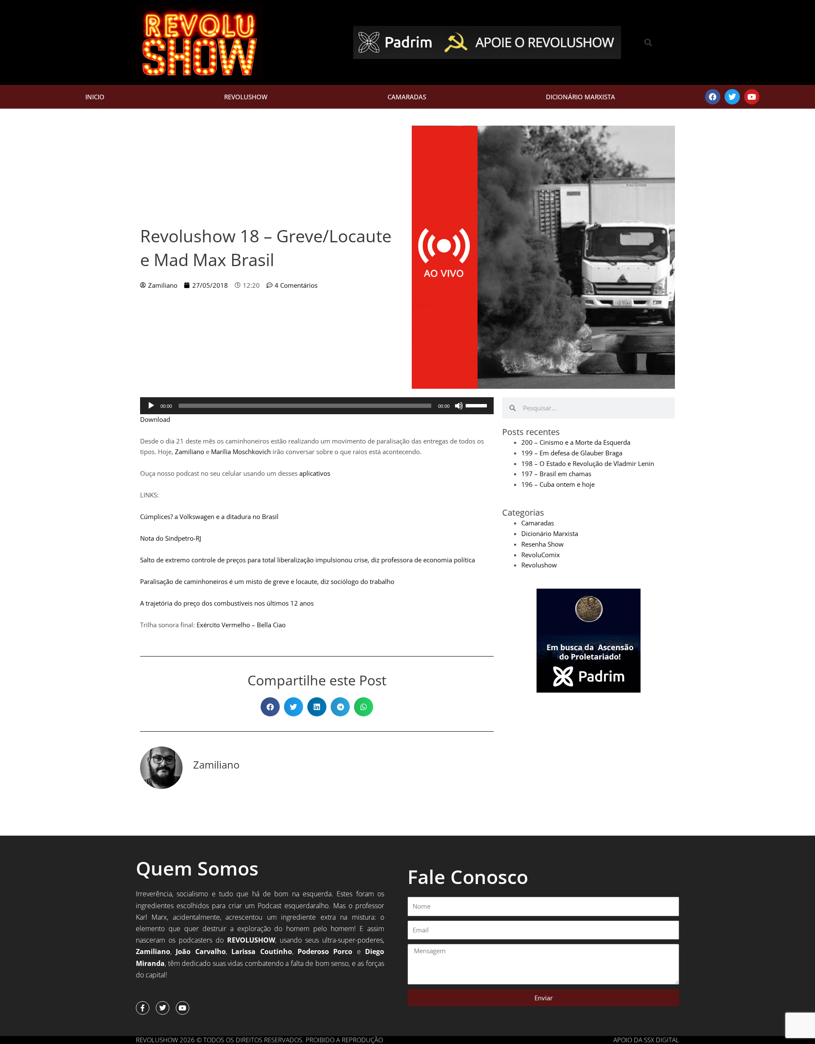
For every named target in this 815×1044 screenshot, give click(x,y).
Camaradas (407, 97)
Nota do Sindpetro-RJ (170, 538)
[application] (317, 405)
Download (155, 419)
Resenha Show (542, 544)
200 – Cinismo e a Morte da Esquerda (575, 442)
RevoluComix (540, 554)
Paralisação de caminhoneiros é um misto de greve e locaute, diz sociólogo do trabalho (267, 581)
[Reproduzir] (151, 405)
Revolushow (245, 97)
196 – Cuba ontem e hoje (558, 484)
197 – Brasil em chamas (556, 473)
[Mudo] (459, 405)
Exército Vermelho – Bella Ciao (241, 624)
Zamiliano (189, 451)
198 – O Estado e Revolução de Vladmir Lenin (587, 463)
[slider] (477, 405)
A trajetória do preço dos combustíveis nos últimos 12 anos (227, 603)
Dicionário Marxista (580, 97)
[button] (648, 43)
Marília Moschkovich (241, 451)
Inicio (94, 97)
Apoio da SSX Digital (646, 1040)
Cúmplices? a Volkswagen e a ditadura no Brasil (209, 516)
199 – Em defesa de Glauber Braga (571, 453)
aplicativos (314, 473)
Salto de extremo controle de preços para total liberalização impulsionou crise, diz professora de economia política (307, 560)
